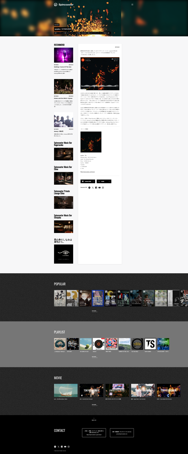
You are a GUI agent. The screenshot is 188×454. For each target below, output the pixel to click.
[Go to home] (63, 4)
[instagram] (103, 188)
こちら (117, 113)
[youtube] (99, 188)
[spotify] (89, 188)
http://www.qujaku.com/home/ (88, 171)
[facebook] (96, 188)
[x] (93, 188)
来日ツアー (98, 120)
